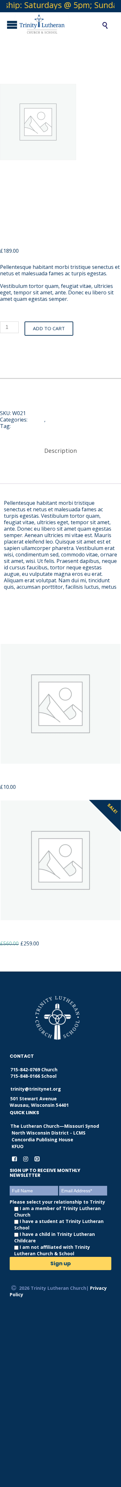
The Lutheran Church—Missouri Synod (54, 1126)
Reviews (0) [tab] (60, 473)
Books (36, 419)
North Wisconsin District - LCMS (49, 1133)
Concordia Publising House (42, 1139)
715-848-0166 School (33, 1076)
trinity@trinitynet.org (35, 1089)
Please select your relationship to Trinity (57, 1228)
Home (54, 419)
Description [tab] (60, 450)
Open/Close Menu (6, 24)
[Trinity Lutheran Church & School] (51, 25)
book (18, 426)
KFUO (18, 1146)
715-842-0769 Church (33, 1069)
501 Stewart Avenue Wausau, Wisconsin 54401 (39, 1101)
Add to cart (49, 328)
